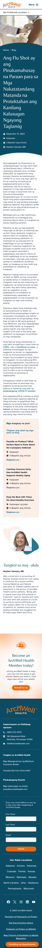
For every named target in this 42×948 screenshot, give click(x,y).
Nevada (32, 877)
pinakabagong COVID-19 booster (19, 391)
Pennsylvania (14, 888)
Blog (14, 50)
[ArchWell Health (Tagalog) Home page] (12, 5)
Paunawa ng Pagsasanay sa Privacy (21, 917)
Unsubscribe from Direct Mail (16, 770)
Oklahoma (33, 882)
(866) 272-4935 (14, 732)
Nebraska (21, 877)
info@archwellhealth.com (18, 743)
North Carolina (11, 882)
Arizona (21, 865)
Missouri (10, 877)
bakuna (6, 409)
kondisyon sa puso (26, 347)
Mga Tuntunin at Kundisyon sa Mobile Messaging (21, 937)
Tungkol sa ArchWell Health (16, 755)
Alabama (10, 865)
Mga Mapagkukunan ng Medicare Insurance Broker (18, 763)
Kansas (31, 871)
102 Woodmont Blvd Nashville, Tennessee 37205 (20, 738)
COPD (6, 347)
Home (6, 50)
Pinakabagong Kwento (14, 780)
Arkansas (31, 865)
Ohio (23, 882)
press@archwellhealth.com (15, 789)
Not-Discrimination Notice (21, 923)
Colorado (11, 871)
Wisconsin (28, 888)
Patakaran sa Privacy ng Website (21, 929)
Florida (22, 871)
